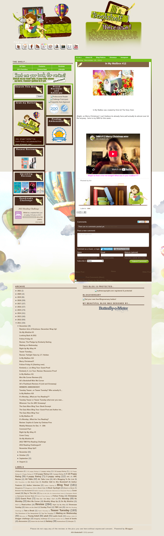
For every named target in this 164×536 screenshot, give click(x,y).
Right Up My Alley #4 (27, 348)
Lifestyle (61, 69)
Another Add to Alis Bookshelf (55, 482)
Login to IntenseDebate (107, 249)
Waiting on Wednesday (28, 345)
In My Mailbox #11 (26, 374)
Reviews (61, 66)
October (22, 455)
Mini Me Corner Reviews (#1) (30, 377)
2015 (19, 310)
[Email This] (77, 212)
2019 (19, 297)
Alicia (25, 212)
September (23, 458)
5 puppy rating (53, 476)
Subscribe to (82, 261)
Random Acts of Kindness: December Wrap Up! (38, 329)
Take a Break (29, 511)
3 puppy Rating (58, 474)
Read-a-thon (26, 505)
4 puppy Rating (34, 476)
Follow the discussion (146, 222)
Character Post (65, 490)
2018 (19, 300)
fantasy (49, 521)
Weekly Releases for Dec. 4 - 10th (32, 426)
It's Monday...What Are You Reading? (34, 419)
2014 (19, 313)
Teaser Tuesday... (26, 352)
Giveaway (72, 496)
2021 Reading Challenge (29, 208)
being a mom (70, 516)
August (22, 462)
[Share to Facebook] (85, 212)
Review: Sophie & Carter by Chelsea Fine (35, 423)
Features (42, 66)
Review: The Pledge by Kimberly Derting (35, 342)
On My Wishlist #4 (26, 439)
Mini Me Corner (33, 501)
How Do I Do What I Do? (45, 498)
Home (113, 271)
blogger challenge (22, 519)
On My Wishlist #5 (26, 332)
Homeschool (42, 69)
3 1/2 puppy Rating (41, 474)
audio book (57, 516)
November (23, 452)
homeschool (61, 521)
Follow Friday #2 (26, 339)
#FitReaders (19, 471)
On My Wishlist (67, 501)
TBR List (58, 507)
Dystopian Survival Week (25, 496)
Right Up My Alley (59, 504)
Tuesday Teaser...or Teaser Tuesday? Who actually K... (40, 390)
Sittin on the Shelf (31, 507)
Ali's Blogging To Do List (63, 479)
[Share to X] (82, 212)
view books (39, 222)
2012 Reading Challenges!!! (30, 445)
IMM (88, 208)
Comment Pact (25, 429)
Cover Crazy (24, 435)
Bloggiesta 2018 (30, 488)
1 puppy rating (45, 471)
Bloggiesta (19, 488)
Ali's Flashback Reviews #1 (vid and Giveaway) (37, 384)
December (23, 326)
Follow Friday (58, 496)
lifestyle (70, 521)
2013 (19, 316)
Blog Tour (63, 485)
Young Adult (33, 516)
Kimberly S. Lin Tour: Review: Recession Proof (38, 371)
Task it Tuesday (43, 510)
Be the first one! (111, 227)
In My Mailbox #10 (26, 393)
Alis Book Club (33, 482)
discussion (23, 521)
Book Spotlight (54, 488)
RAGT (17, 504)
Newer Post (79, 272)
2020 (19, 294)
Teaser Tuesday (60, 510)
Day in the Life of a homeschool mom (52, 493)
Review (39, 504)
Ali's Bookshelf (76, 532)
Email (103, 252)
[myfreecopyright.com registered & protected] (113, 291)
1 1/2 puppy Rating (32, 471)
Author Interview (33, 485)
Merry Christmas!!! (26, 361)
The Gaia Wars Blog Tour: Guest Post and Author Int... (40, 410)
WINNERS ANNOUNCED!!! (29, 387)
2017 (19, 304)
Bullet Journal (38, 490)
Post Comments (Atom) (95, 277)
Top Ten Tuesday (47, 513)
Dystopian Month (71, 493)
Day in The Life (30, 493)
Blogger (129, 529)
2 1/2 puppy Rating (59, 471)
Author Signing (49, 485)
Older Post (146, 272)
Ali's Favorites (22, 69)
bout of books (71, 519)
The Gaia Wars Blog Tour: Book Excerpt (35, 406)
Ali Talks (22, 66)
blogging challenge (40, 518)
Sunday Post (45, 507)
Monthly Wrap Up (51, 501)
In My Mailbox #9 (26, 416)
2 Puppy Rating (26, 474)
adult (46, 516)
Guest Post (26, 498)
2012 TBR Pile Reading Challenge (32, 442)
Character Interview (52, 490)
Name (79, 252)
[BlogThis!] (80, 212)
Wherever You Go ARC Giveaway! (32, 403)
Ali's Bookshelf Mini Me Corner (31, 381)
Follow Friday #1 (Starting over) (31, 365)
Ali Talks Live (43, 479)
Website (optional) (131, 252)
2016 (19, 307)
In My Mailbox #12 (115, 63)
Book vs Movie (69, 488)
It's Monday (63, 498)
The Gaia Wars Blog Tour (29, 413)
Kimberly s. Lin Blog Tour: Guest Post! (34, 368)
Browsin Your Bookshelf (23, 490)
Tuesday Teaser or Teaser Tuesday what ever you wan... (41, 400)
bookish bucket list (56, 518)
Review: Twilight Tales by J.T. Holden (34, 355)
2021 (19, 291)
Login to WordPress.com (121, 249)
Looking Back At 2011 (27, 335)
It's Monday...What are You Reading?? (34, 397)
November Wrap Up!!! (27, 448)
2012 (19, 320)
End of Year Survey (43, 496)
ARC (68, 476)
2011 (19, 323)
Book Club (41, 488)
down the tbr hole (37, 521)
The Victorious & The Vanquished (26, 513)
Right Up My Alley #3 (27, 432)
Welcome (22, 516)
